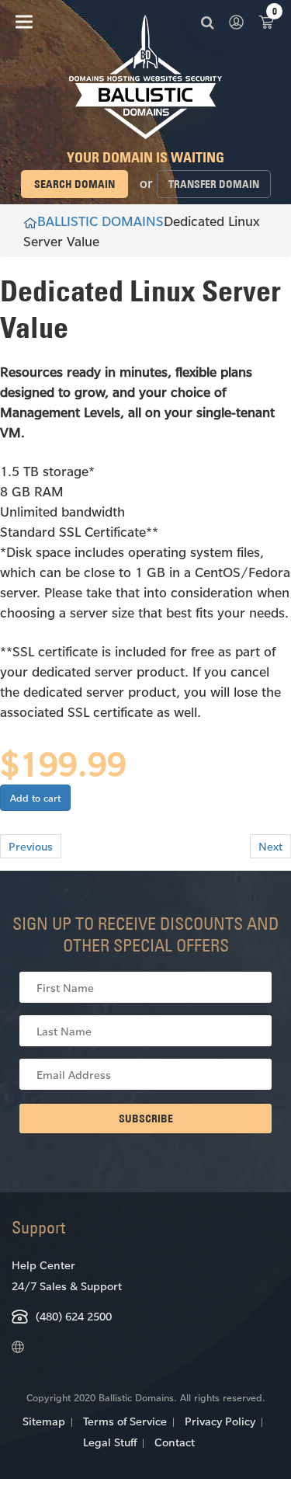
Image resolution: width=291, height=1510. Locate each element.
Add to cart (35, 798)
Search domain (74, 184)
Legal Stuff (110, 1442)
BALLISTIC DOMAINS (100, 220)
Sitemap (44, 1421)
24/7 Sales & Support (67, 1286)
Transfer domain (213, 184)
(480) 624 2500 (74, 1316)
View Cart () (266, 21)
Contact (174, 1442)
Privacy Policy (220, 1421)
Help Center (43, 1265)
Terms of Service (125, 1421)
